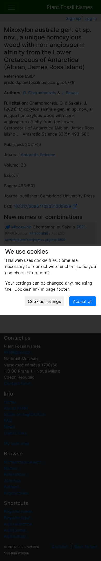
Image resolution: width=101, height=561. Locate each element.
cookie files (45, 260)
